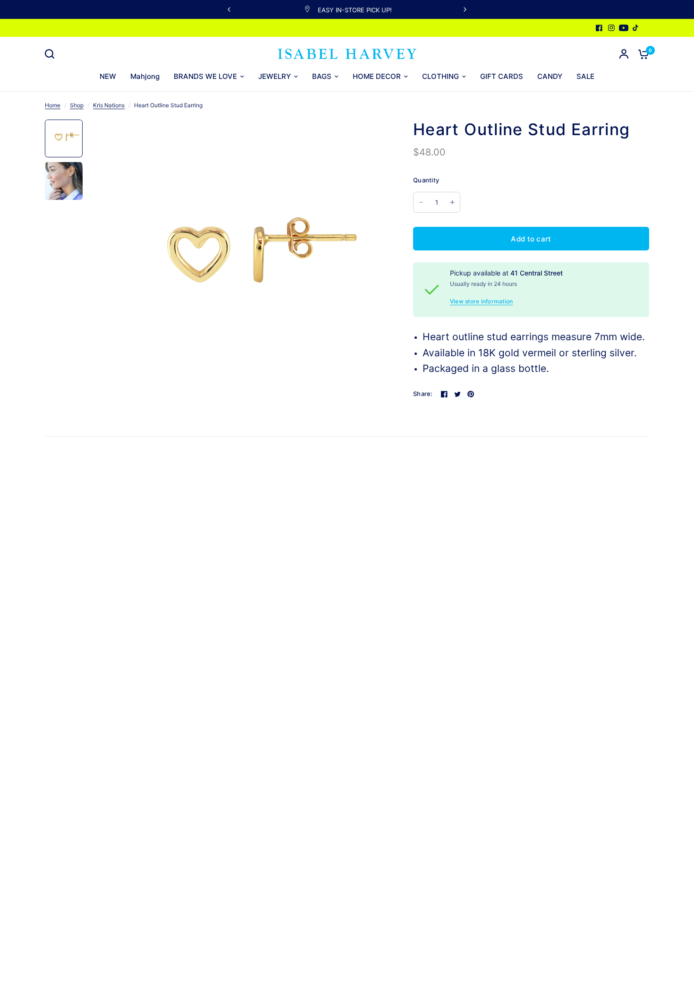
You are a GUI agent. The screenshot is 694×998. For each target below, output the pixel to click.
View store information (481, 301)
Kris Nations (109, 105)
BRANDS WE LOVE (205, 76)
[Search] (52, 54)
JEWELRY (274, 76)
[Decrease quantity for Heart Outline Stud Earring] (421, 202)
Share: (423, 394)
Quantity (426, 180)
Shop (77, 105)
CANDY (549, 76)
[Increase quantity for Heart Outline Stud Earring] (452, 202)
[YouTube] (624, 28)
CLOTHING (440, 76)
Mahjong (145, 76)
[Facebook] (599, 28)
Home (52, 105)
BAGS (321, 76)
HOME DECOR (377, 76)
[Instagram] (611, 28)
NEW (108, 76)
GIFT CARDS (501, 76)
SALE (585, 76)
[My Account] (624, 54)
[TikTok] (636, 28)
